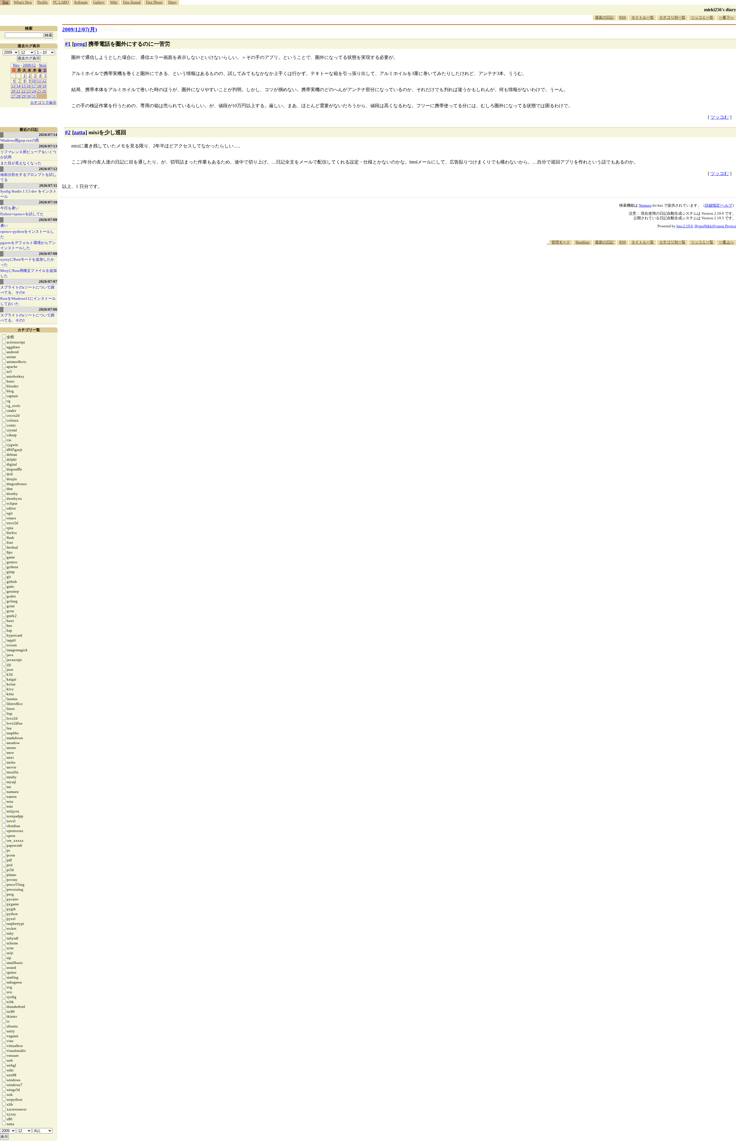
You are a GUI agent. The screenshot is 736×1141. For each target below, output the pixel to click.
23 (29, 91)
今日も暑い (9, 208)
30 (29, 96)
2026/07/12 (48, 169)
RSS (622, 17)
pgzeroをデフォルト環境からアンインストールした (28, 245)
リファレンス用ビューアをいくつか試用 (28, 154)
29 (24, 96)
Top (5, 2)
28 (18, 96)
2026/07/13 (48, 146)
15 (24, 86)
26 (44, 91)
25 (39, 91)
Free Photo (154, 2)
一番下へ (726, 17)
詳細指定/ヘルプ (718, 205)
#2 (68, 132)
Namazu (645, 205)
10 (34, 80)
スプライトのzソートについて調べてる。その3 (27, 317)
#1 (68, 44)
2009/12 (29, 65)
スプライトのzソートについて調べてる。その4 (27, 290)
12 (44, 80)
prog (79, 44)
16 (29, 86)
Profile (42, 2)
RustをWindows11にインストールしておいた (28, 301)
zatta (79, 132)
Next (42, 65)
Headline (583, 242)
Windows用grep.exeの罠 (19, 140)
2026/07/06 (48, 309)
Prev (16, 65)
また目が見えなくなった (20, 163)
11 (39, 80)
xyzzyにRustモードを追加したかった (27, 262)
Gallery (99, 2)
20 (13, 91)
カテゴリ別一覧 (672, 17)
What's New (23, 2)
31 (34, 96)
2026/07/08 (48, 253)
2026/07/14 (48, 134)
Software (81, 2)
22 (24, 91)
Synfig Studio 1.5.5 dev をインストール (28, 194)
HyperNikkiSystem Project (715, 226)
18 (39, 86)
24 (34, 91)
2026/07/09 (48, 220)
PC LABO (61, 2)
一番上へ (726, 242)
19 (44, 86)
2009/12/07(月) (79, 29)
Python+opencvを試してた (22, 214)
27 (13, 96)
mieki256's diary (720, 9)
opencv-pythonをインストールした (27, 234)
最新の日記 (604, 17)
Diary (172, 2)
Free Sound (132, 2)
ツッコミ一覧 (702, 17)
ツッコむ (719, 117)
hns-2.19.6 (684, 226)
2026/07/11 (48, 185)
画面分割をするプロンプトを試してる (28, 177)
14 (18, 86)
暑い (4, 225)
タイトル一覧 (642, 17)
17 (34, 86)
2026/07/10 (48, 202)
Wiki (114, 2)
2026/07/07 (48, 281)
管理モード (560, 242)
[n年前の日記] (115, 29)
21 (18, 91)
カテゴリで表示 (43, 102)
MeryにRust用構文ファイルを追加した (28, 273)
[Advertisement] (631, 263)
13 (13, 86)
